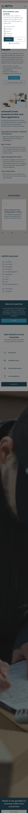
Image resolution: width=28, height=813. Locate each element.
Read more (24, 16)
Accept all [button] (8, 39)
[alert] (14, 406)
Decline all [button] (20, 39)
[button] (14, 29)
